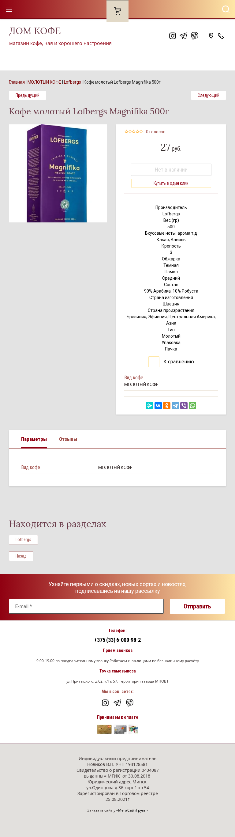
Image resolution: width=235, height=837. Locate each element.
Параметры (34, 439)
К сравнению (178, 362)
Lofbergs (23, 539)
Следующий (208, 95)
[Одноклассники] (166, 405)
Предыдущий (27, 95)
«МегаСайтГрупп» (132, 810)
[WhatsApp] (192, 405)
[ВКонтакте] (158, 405)
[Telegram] (175, 405)
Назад (21, 556)
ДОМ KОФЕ (35, 30)
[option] (58, 173)
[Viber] (184, 405)
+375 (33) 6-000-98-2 (117, 640)
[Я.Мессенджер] (149, 405)
